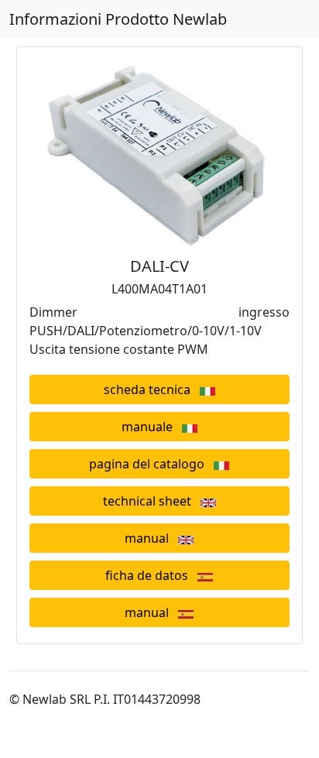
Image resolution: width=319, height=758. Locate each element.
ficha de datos (151, 575)
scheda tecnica (152, 389)
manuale (152, 426)
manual (151, 538)
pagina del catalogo (151, 463)
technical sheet (152, 500)
